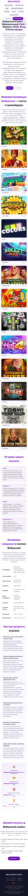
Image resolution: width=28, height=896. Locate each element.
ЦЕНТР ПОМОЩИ (9, 5)
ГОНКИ (14, 11)
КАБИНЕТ (8, 18)
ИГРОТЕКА (6, 11)
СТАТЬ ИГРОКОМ (18, 18)
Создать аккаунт (13, 858)
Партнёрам (19, 880)
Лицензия (13, 878)
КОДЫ (6, 8)
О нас (7, 878)
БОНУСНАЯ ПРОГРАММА (17, 8)
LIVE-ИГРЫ (21, 11)
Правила (19, 878)
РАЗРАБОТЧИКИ (19, 5)
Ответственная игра (10, 880)
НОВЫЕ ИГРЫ (13, 15)
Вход (18, 88)
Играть (8, 88)
